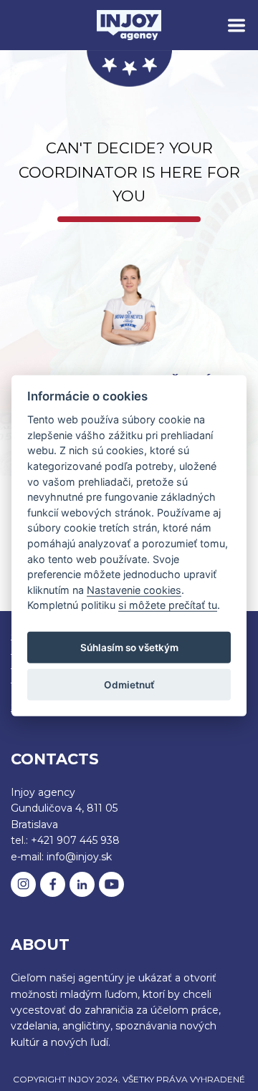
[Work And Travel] (129, 24)
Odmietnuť (129, 684)
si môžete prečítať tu (167, 605)
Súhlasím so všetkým (129, 647)
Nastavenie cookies (134, 590)
